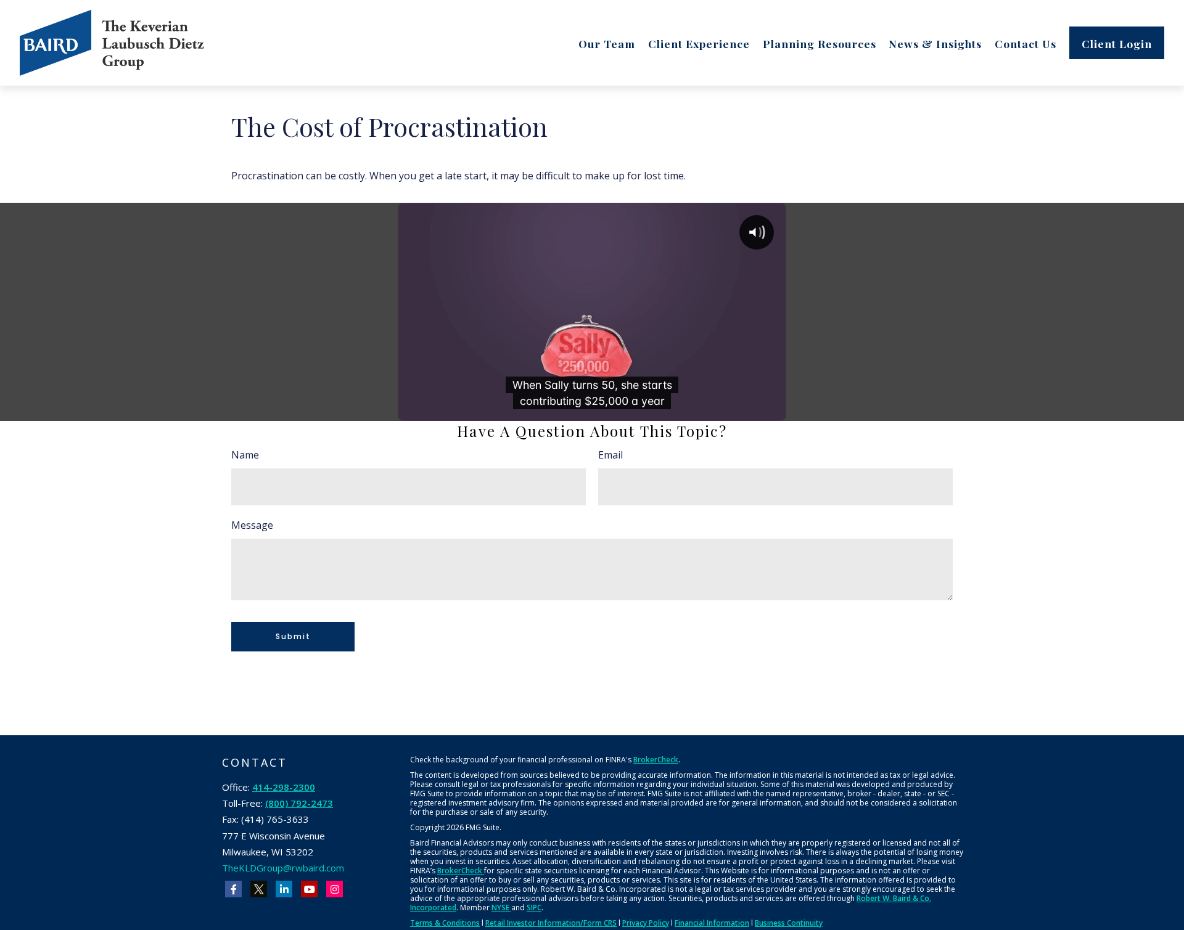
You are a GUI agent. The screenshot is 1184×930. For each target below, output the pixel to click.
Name (245, 455)
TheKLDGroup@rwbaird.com (283, 868)
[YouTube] (309, 889)
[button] (606, 42)
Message (252, 525)
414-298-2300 (283, 787)
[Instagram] (334, 889)
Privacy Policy (645, 923)
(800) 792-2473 (299, 803)
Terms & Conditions (445, 923)
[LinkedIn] (284, 889)
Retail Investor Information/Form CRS (551, 923)
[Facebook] (233, 889)
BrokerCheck (655, 759)
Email (610, 455)
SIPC (534, 907)
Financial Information (712, 923)
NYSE (501, 907)
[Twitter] (258, 889)
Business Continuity (789, 923)
